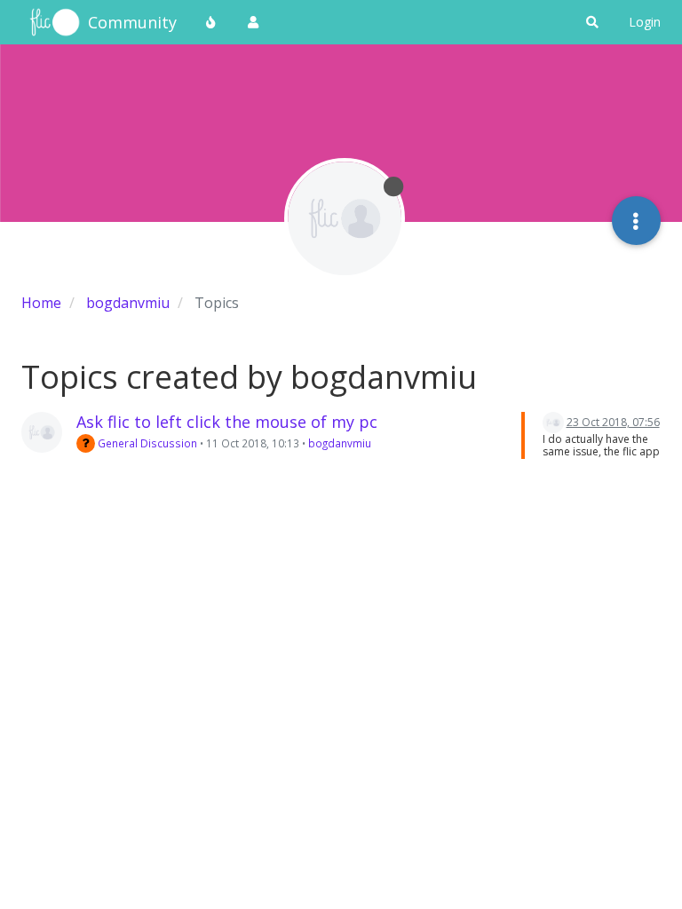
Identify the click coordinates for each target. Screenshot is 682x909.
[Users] (253, 22)
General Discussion (146, 443)
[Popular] (211, 22)
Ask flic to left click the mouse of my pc (226, 421)
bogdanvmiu (339, 443)
